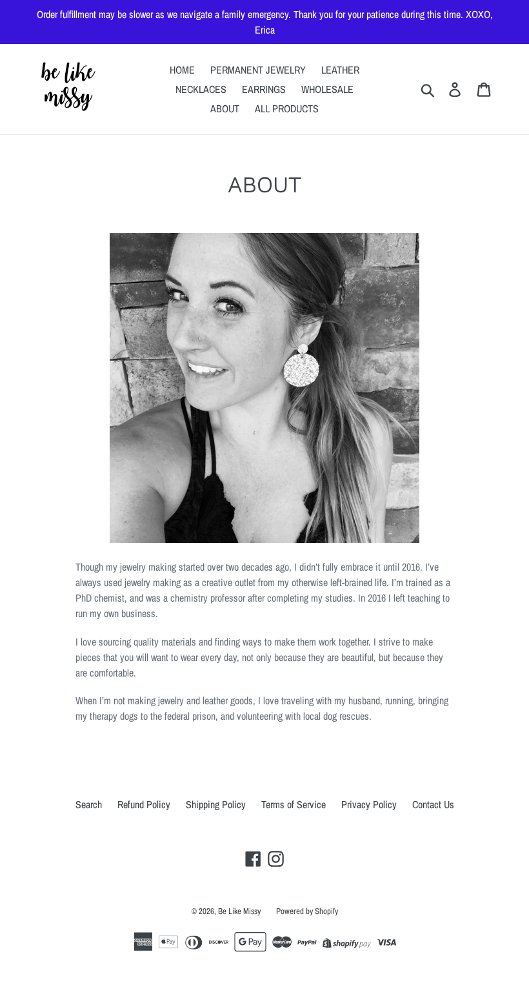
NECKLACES (200, 89)
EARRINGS (264, 89)
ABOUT (224, 108)
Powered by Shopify (307, 911)
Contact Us (433, 804)
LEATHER (340, 70)
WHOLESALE (327, 89)
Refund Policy (143, 804)
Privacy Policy (369, 804)
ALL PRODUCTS (287, 108)
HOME (182, 70)
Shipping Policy (216, 804)
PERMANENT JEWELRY (258, 70)
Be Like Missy (239, 911)
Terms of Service (293, 804)
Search (88, 804)
